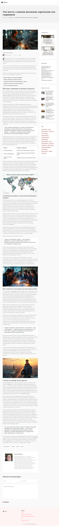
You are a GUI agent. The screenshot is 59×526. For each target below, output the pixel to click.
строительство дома (45, 141)
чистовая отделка (44, 149)
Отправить (6, 502)
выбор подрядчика (45, 143)
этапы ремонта (51, 143)
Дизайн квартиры (46, 67)
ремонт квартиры (44, 129)
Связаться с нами (25, 520)
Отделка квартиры (46, 71)
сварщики (13, 446)
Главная (5, 17)
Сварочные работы (8, 53)
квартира (45, 133)
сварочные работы (6, 446)
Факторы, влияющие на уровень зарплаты (13, 79)
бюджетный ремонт (45, 139)
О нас (22, 512)
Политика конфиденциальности (28, 516)
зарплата (17, 446)
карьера (22, 446)
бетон (43, 133)
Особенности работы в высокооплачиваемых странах (15, 81)
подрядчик (50, 151)
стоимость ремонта (45, 131)
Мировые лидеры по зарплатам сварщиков (13, 77)
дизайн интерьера (45, 151)
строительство (51, 131)
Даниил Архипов (8, 55)
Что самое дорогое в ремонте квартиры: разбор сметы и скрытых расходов (50, 92)
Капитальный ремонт (46, 74)
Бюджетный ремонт (46, 73)
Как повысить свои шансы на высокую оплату (13, 83)
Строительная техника (47, 80)
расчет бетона (44, 153)
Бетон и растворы (46, 66)
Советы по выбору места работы (11, 85)
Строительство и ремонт (47, 70)
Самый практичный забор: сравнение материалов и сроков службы (50, 98)
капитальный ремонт (45, 135)
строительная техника (45, 137)
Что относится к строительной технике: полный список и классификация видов (50, 111)
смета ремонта (44, 145)
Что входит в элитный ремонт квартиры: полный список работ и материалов (48, 53)
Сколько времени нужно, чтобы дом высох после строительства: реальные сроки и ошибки (48, 41)
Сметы (43, 69)
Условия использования (26, 514)
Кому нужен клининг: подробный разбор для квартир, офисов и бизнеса (50, 104)
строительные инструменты (46, 147)
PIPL (22, 518)
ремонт (49, 129)
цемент (50, 141)
